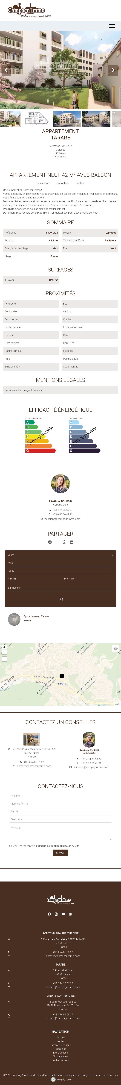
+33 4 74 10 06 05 (63, 983)
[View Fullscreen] (4, 659)
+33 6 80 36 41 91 (62, 514)
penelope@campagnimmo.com (62, 518)
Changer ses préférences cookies (99, 1075)
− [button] (4, 652)
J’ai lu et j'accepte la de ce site (46, 846)
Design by (64, 1079)
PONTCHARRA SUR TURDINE (61, 933)
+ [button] (4, 647)
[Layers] (115, 648)
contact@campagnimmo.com (34, 766)
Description (43, 183)
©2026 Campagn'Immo (16, 1075)
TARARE (60, 964)
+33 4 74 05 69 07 (62, 509)
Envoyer (60, 852)
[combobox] (60, 555)
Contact (80, 183)
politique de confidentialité (52, 846)
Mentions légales (42, 1075)
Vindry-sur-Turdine (60, 995)
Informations (62, 183)
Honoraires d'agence (65, 1075)
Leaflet (117, 704)
